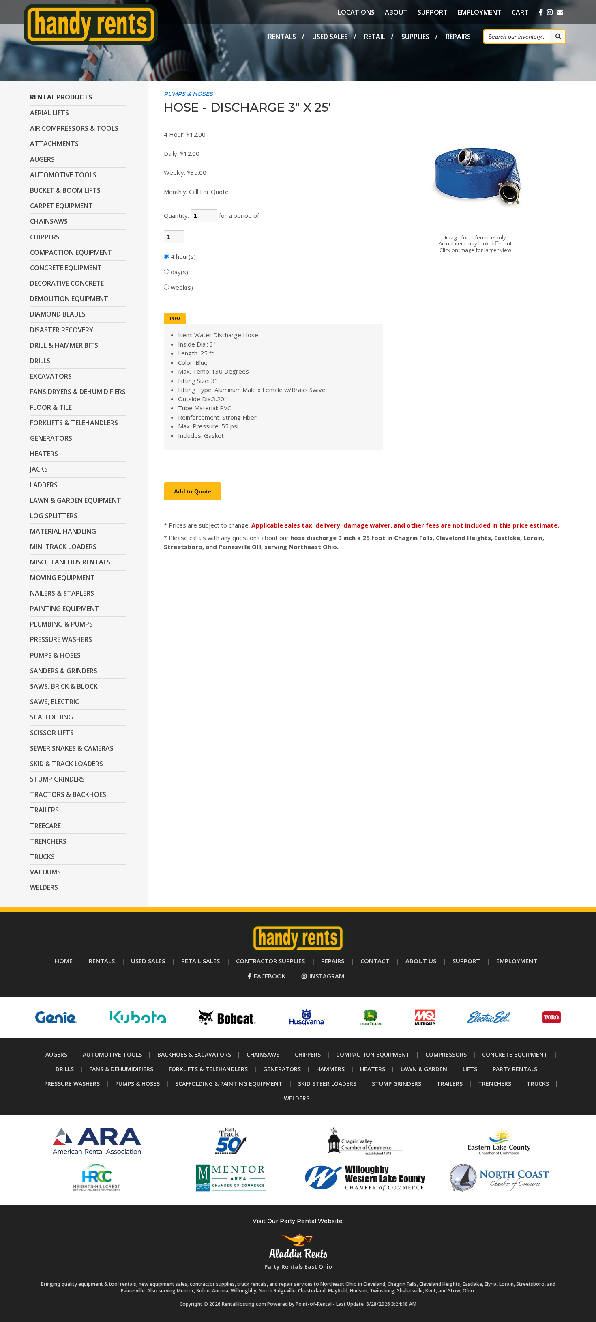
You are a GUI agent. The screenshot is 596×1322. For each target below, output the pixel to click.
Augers (56, 1054)
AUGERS (42, 159)
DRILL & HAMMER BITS (64, 345)
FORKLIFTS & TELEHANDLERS (74, 422)
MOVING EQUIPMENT (62, 577)
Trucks (538, 1083)
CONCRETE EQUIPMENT (66, 267)
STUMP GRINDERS (57, 779)
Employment (480, 12)
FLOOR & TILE (51, 407)
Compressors (446, 1054)
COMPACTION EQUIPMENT (71, 252)
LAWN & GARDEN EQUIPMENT (75, 500)
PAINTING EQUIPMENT (64, 608)
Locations (356, 12)
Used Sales (330, 36)
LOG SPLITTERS (53, 515)
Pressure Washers (72, 1083)
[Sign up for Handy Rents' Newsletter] (560, 12)
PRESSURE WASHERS (61, 639)
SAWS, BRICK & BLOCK (64, 686)
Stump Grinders (396, 1083)
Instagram (326, 976)
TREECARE (45, 825)
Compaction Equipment (373, 1054)
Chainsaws (263, 1054)
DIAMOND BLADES (58, 314)
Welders (296, 1098)
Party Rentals (515, 1069)
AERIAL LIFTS (49, 112)
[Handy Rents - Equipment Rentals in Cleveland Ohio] (91, 42)
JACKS (39, 469)
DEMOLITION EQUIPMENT (69, 298)
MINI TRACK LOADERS (63, 546)
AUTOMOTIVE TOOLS (63, 174)
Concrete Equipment (515, 1054)
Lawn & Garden (424, 1069)
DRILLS (40, 360)
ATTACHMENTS (54, 143)
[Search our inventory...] (557, 36)
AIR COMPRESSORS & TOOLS (74, 128)
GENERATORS (51, 438)
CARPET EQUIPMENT (61, 205)
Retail (374, 36)
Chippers (308, 1054)
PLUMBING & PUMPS (61, 624)
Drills (65, 1069)
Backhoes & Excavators (194, 1054)
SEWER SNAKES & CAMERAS (72, 748)
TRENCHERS (48, 841)
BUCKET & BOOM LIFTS (65, 190)
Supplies (415, 36)
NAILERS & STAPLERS (62, 593)
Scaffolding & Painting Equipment (229, 1083)
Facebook (268, 976)
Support (433, 12)
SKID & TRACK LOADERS (66, 763)
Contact (374, 961)
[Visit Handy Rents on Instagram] (550, 12)
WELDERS (44, 887)
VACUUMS (45, 872)
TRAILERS (44, 809)
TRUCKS (42, 856)
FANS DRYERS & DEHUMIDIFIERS (78, 391)
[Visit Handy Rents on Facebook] (541, 12)
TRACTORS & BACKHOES (68, 794)
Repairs (458, 36)
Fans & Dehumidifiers (121, 1069)
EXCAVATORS (51, 376)
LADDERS (44, 484)
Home (64, 961)
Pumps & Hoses (137, 1083)
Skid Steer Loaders (327, 1083)
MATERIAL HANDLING (63, 531)
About (396, 12)
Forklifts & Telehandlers (208, 1069)
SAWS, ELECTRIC (54, 701)
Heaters (372, 1069)
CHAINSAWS (49, 221)
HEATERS (44, 453)
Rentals (282, 36)
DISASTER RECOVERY (61, 329)
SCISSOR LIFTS (52, 732)
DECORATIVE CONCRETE (67, 283)
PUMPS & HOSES (55, 655)
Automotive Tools (112, 1054)
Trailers (450, 1083)
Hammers (330, 1069)
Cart (520, 12)
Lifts (470, 1069)
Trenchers (494, 1083)
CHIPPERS (45, 237)
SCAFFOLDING (51, 717)
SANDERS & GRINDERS (63, 670)
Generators (282, 1069)
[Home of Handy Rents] (298, 950)
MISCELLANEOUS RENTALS (70, 562)
